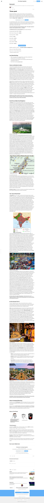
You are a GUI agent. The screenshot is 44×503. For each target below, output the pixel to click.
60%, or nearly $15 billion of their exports (19, 141)
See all (11, 487)
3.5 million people (24, 389)
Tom (12, 479)
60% (27, 274)
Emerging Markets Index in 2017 (23, 135)
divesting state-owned (20, 148)
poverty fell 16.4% (12, 145)
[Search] (34, 1)
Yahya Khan (17, 237)
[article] (22, 473)
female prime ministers (23, 277)
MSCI (31, 79)
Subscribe (38, 1)
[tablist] (12, 461)
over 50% (24, 145)
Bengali (22, 206)
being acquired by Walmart (22, 354)
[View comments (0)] (12, 9)
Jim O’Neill (21, 88)
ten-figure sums (16, 319)
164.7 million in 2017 (29, 197)
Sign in (42, 1)
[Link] (8, 11)
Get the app (25, 499)
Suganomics (11, 482)
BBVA (24, 82)
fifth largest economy (22, 312)
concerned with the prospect (13, 180)
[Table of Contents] (0, 251)
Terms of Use (25, 452)
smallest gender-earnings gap (23, 279)
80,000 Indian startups (30, 344)
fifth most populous (29, 103)
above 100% (26, 391)
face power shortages (16, 139)
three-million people (20, 246)
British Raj (20, 104)
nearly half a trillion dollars (24, 316)
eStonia (10, 471)
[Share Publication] (35, 1)
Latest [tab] (12, 469)
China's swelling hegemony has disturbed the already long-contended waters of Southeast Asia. (18, 478)
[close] (28, 484)
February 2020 (19, 357)
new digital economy (18, 293)
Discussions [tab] (14, 469)
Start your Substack (20, 499)
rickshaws (11, 435)
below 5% (15, 311)
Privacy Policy (27, 494)
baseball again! (20, 61)
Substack (19, 501)
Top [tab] (10, 469)
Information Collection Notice (22, 494)
